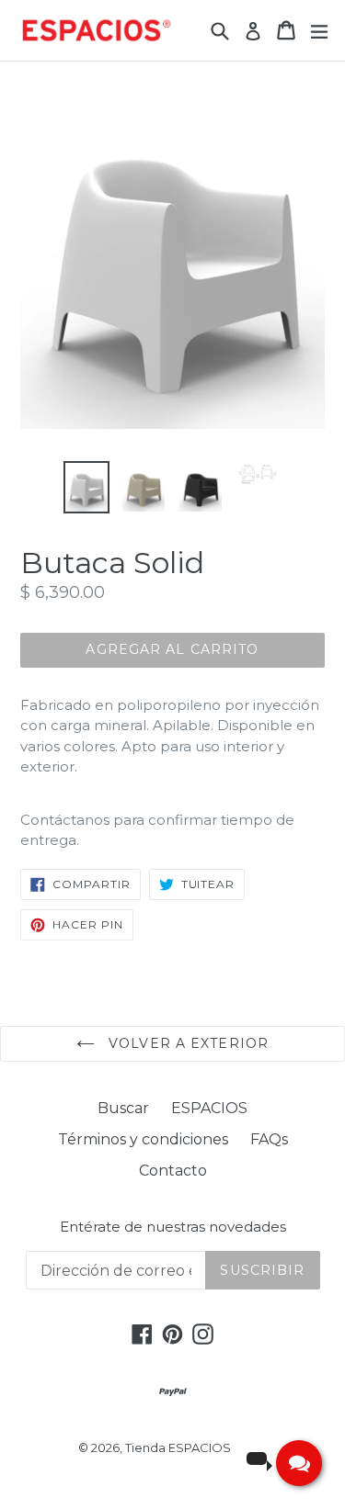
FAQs (269, 1139)
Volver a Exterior (186, 1043)
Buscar (123, 1108)
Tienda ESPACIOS (178, 1447)
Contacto (173, 1170)
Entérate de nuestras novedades (173, 1227)
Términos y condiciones (143, 1139)
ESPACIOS (209, 1108)
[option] (86, 486)
